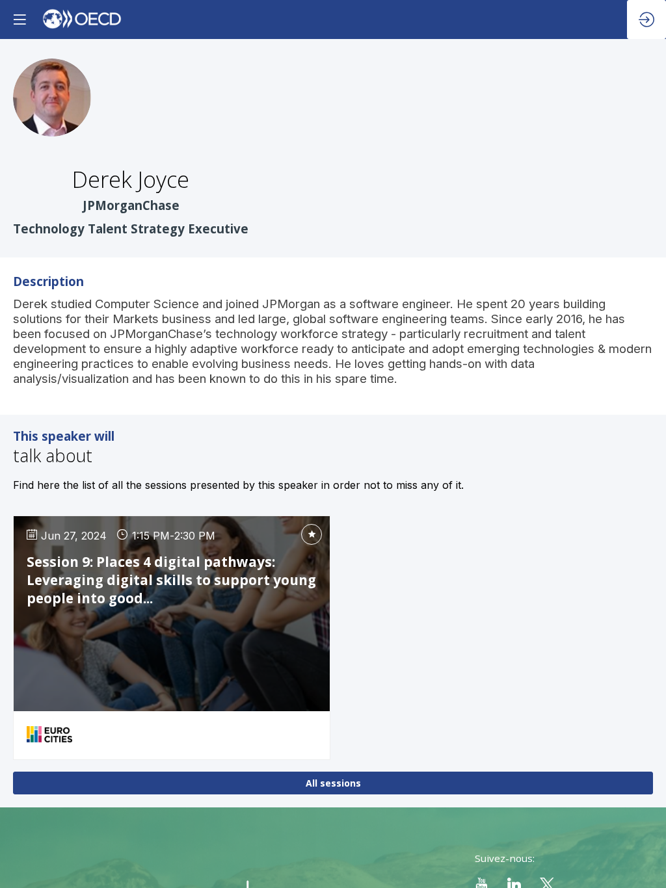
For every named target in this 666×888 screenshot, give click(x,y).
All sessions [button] (333, 783)
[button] (19, 19)
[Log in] (646, 19)
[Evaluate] (311, 534)
